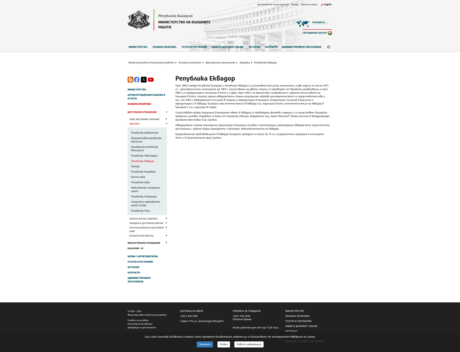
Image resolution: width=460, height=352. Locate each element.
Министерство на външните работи (151, 62)
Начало (295, 4)
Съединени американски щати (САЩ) (145, 203)
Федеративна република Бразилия (146, 140)
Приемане (205, 344)
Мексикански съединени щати (145, 189)
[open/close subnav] (166, 112)
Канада (135, 166)
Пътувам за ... (319, 22)
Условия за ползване (138, 320)
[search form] (329, 46)
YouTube (151, 80)
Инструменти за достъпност (273, 4)
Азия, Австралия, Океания (144, 119)
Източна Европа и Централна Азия (146, 229)
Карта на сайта (309, 4)
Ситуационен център (315, 32)
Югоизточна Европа (141, 235)
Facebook (137, 80)
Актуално (255, 47)
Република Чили (140, 210)
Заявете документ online (227, 47)
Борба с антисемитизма (143, 256)
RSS (130, 80)
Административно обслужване (301, 47)
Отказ (224, 344)
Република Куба (140, 182)
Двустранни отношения (220, 62)
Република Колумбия (143, 171)
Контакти (271, 47)
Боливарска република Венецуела (144, 148)
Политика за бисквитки (140, 324)
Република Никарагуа (144, 196)
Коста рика (138, 177)
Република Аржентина (144, 132)
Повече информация (249, 344)
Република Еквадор (142, 161)
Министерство (138, 47)
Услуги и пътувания (194, 47)
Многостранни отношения (144, 243)
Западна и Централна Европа (146, 223)
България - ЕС (136, 248)
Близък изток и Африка (143, 218)
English (328, 4)
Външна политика (164, 47)
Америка (245, 62)
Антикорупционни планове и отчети (146, 96)
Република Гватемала (144, 155)
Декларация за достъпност (142, 327)
